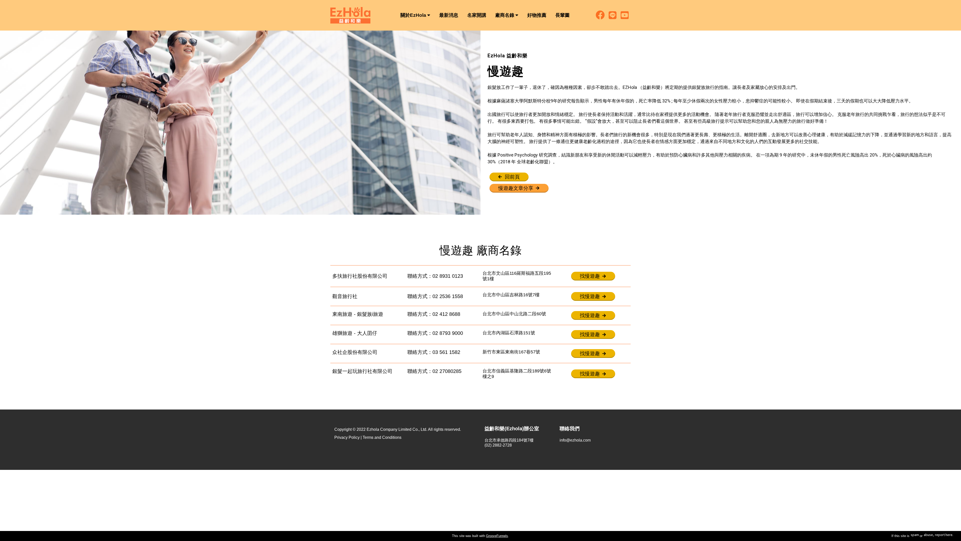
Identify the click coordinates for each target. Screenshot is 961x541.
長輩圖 (562, 15)
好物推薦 (536, 15)
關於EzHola (413, 15)
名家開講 (476, 15)
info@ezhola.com (575, 440)
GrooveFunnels (497, 536)
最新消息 (448, 15)
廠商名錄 (504, 15)
